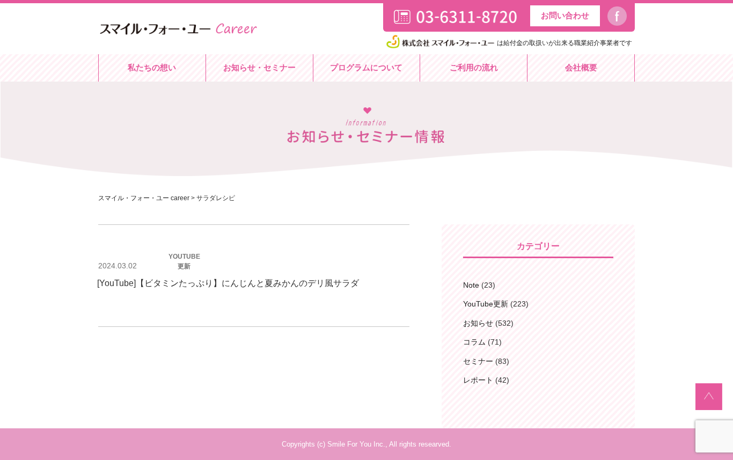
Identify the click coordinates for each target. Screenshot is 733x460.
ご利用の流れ (474, 67)
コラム (474, 342)
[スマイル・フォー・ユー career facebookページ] (621, 16)
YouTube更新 (485, 304)
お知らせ (478, 323)
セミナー (478, 361)
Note (471, 285)
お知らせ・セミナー (259, 67)
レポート (478, 380)
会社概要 (581, 67)
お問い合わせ (565, 15)
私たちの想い (152, 67)
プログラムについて (366, 67)
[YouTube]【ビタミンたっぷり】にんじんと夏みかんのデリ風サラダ (228, 283)
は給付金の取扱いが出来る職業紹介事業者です (564, 43)
